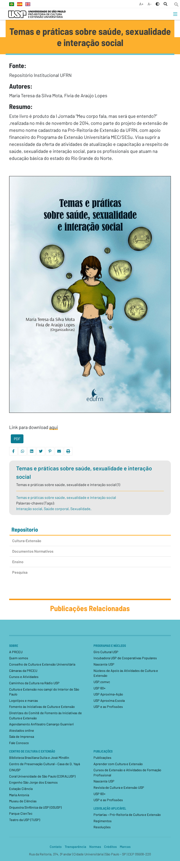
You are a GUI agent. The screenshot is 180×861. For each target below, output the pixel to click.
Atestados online (21, 730)
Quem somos (18, 658)
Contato (56, 847)
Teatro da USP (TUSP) (24, 820)
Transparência (75, 847)
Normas (95, 847)
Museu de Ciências (23, 801)
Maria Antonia (19, 795)
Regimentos (103, 821)
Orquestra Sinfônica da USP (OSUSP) (35, 807)
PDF (17, 438)
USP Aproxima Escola (109, 700)
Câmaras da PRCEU (23, 671)
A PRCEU (15, 652)
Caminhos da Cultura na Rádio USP (34, 683)
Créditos (110, 847)
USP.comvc (102, 682)
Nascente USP (104, 664)
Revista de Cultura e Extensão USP (119, 787)
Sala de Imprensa (21, 737)
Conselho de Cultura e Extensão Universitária (42, 664)
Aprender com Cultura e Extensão (118, 764)
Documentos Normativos (32, 551)
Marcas (125, 847)
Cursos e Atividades (23, 677)
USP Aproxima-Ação (108, 694)
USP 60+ (99, 688)
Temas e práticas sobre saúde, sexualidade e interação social (66, 497)
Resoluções (102, 827)
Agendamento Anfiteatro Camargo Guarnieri (41, 724)
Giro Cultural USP (106, 652)
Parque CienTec (20, 813)
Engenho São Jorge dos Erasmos (33, 782)
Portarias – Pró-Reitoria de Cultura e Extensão (127, 815)
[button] (176, 4)
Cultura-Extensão (26, 540)
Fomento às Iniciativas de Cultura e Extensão (42, 707)
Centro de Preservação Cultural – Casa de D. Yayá (44, 764)
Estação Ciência (21, 789)
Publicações (102, 758)
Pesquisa (19, 572)
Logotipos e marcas (23, 700)
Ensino (17, 561)
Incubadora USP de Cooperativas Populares (125, 658)
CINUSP (15, 770)
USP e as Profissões (108, 707)
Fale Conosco (19, 743)
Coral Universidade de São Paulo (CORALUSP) (42, 776)
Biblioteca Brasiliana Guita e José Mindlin (39, 758)
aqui (53, 427)
